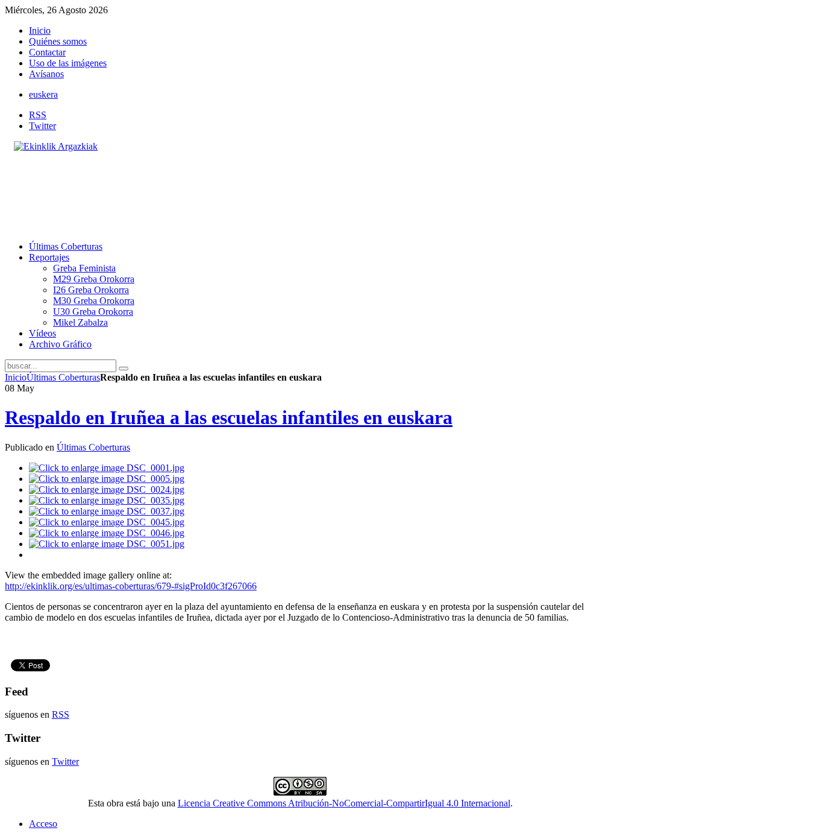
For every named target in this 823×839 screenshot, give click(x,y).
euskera (43, 94)
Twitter (42, 126)
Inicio (16, 377)
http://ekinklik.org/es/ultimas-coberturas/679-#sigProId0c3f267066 (131, 586)
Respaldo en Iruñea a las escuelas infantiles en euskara (228, 417)
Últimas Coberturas (63, 377)
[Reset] (123, 368)
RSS (37, 115)
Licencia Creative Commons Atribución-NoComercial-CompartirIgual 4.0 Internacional (344, 803)
